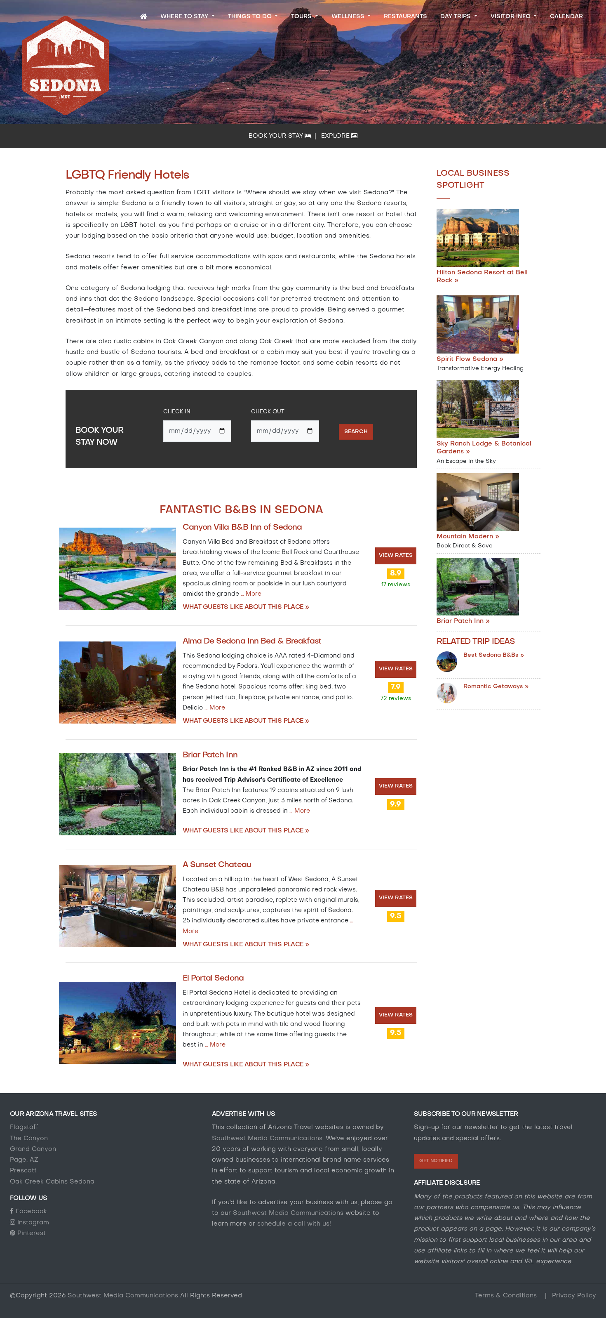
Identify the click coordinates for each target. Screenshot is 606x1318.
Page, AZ (24, 1160)
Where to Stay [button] (185, 16)
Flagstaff (24, 1127)
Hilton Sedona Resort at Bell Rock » (482, 276)
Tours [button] (302, 16)
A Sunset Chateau (217, 865)
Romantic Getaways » (495, 686)
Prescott (23, 1171)
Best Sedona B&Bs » (493, 655)
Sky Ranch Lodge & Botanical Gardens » (484, 448)
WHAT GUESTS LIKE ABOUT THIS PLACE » (246, 607)
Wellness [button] (348, 16)
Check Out (267, 412)
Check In (176, 412)
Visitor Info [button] (511, 16)
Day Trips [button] (456, 16)
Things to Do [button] (250, 16)
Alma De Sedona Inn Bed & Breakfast (252, 641)
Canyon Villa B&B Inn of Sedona (242, 527)
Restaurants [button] (405, 16)
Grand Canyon (33, 1149)
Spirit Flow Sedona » (470, 359)
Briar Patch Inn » (463, 621)
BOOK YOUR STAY (277, 136)
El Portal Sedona (213, 978)
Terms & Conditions (507, 1296)
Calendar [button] (566, 16)
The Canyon (29, 1138)
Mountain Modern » (468, 537)
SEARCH (356, 431)
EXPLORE (336, 136)
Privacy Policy (574, 1296)
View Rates (396, 555)
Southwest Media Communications (267, 1138)
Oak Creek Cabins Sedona (52, 1182)
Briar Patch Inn (210, 755)
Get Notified (436, 1161)
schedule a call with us (292, 1224)
